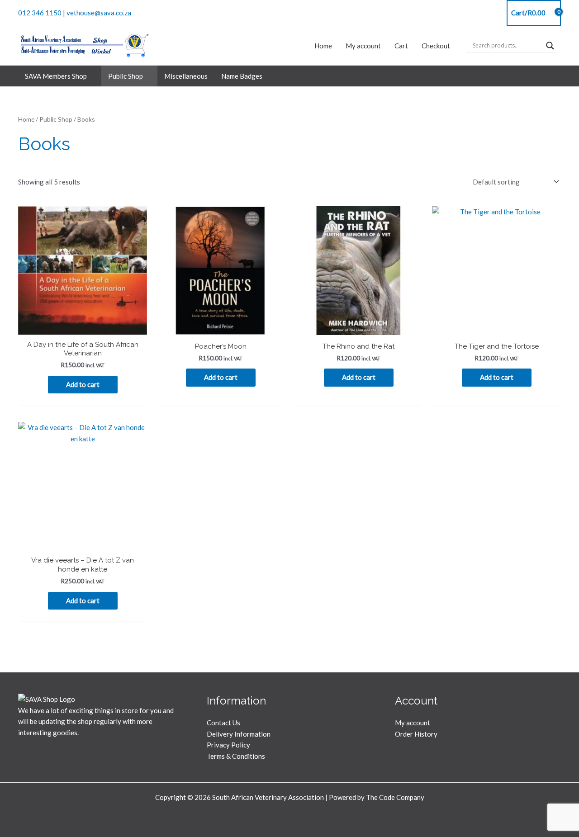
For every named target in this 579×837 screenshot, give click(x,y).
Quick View (83, 327)
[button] (91, 76)
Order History (416, 734)
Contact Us (223, 723)
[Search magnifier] (550, 45)
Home (26, 119)
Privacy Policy (228, 745)
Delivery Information (239, 734)
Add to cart (83, 384)
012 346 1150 (40, 13)
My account (412, 723)
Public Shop (55, 119)
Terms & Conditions (236, 756)
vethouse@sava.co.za (98, 13)
